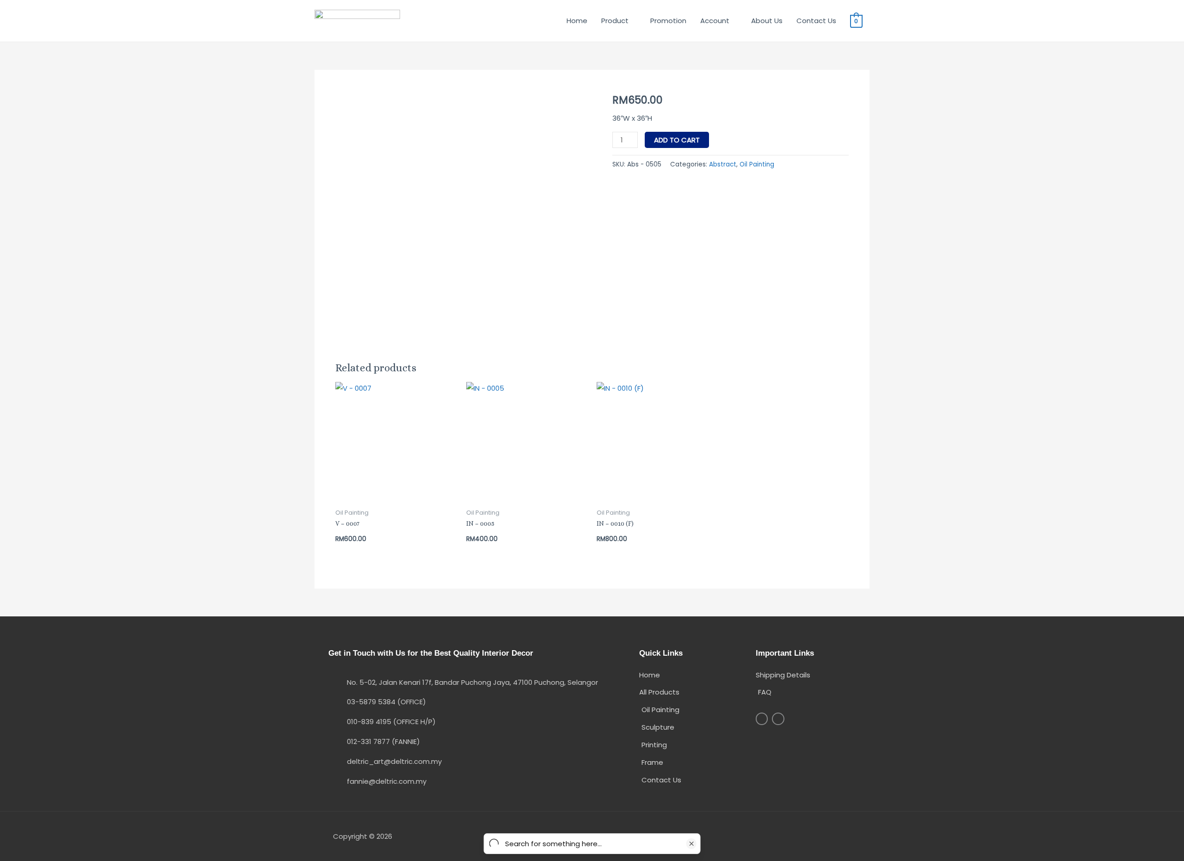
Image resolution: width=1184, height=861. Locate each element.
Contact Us (816, 20)
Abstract (722, 164)
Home (577, 20)
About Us (767, 20)
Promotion (668, 20)
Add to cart (677, 140)
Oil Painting (757, 164)
